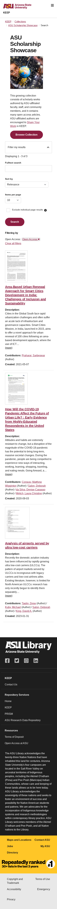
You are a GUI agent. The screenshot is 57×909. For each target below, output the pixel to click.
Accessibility (14, 889)
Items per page (13, 194)
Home (8, 701)
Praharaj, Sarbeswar (33, 355)
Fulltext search (13, 163)
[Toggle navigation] (52, 5)
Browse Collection (27, 134)
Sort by (9, 179)
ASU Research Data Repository (23, 720)
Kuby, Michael (13, 607)
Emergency (43, 889)
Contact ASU (42, 840)
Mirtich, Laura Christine (29, 493)
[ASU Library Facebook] (8, 660)
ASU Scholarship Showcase (23, 25)
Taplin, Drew (29, 603)
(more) (8, 347)
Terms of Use (42, 879)
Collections (20, 21)
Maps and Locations (19, 840)
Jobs (10, 846)
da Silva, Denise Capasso (30, 489)
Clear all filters (13, 243)
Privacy (11, 899)
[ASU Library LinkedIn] (36, 660)
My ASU (45, 846)
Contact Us (11, 684)
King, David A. (24, 611)
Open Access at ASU (16, 743)
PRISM (9, 714)
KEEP (6, 12)
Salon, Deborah (37, 485)
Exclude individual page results (27, 210)
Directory (12, 852)
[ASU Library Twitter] (17, 660)
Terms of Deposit (14, 737)
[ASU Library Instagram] (26, 660)
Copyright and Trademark (15, 881)
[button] (45, 210)
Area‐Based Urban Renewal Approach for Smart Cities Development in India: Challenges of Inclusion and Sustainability (25, 295)
